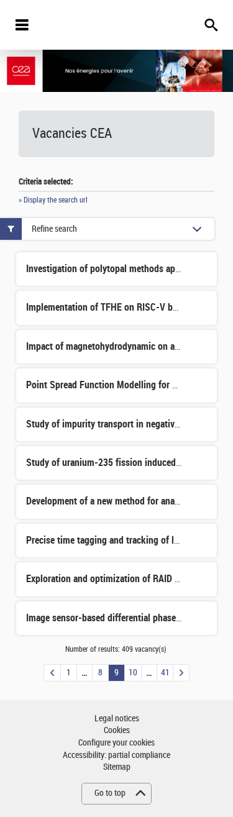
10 (133, 672)
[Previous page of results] (52, 673)
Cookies (117, 730)
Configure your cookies (116, 742)
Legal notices (116, 718)
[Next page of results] (181, 673)
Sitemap (116, 767)
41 (165, 672)
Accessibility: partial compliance (116, 755)
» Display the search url (53, 200)
